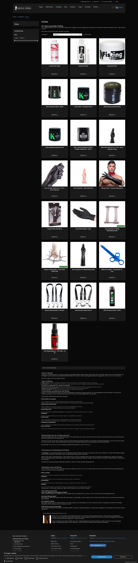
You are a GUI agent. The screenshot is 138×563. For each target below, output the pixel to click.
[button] (45, 561)
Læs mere (85, 555)
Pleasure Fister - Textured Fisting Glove (112, 188)
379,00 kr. (83, 74)
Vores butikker (17, 548)
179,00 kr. (112, 74)
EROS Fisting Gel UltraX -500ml (54, 107)
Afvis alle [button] (123, 557)
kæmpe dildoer (51, 442)
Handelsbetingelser (75, 548)
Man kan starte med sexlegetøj (113, 376)
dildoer (54, 394)
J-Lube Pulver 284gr (54, 66)
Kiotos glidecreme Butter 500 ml (55, 147)
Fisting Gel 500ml (83, 66)
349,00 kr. (83, 196)
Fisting (16, 24)
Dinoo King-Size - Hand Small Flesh (83, 188)
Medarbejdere (73, 546)
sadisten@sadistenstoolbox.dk (22, 546)
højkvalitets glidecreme (58, 412)
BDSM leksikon (55, 544)
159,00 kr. (83, 155)
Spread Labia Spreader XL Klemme (54, 310)
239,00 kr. (83, 114)
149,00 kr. (112, 277)
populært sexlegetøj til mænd (63, 504)
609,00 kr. (112, 237)
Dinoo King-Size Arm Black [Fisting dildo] (83, 269)
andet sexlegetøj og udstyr (73, 488)
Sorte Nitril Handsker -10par (83, 229)
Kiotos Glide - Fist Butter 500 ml (83, 107)
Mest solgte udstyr (56, 546)
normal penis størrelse (51, 470)
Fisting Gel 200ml (112, 66)
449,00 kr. (112, 196)
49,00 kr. (83, 237)
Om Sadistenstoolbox (75, 541)
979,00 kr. (54, 277)
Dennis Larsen (55, 516)
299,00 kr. (54, 74)
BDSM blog (54, 541)
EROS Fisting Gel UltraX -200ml (112, 310)
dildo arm (55, 444)
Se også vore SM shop (84, 444)
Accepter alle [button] (102, 557)
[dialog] (69, 557)
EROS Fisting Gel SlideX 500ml (112, 107)
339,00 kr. (112, 155)
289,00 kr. (54, 318)
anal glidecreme (88, 493)
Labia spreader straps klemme (83, 310)
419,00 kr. (83, 277)
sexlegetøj (115, 392)
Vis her (65, 40)
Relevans (67, 35)
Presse (72, 544)
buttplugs (72, 406)
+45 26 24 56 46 (18, 544)
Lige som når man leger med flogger (84, 403)
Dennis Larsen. (63, 513)
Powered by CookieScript (131, 562)
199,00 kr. (112, 318)
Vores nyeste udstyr (56, 548)
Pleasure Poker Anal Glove (54, 229)
